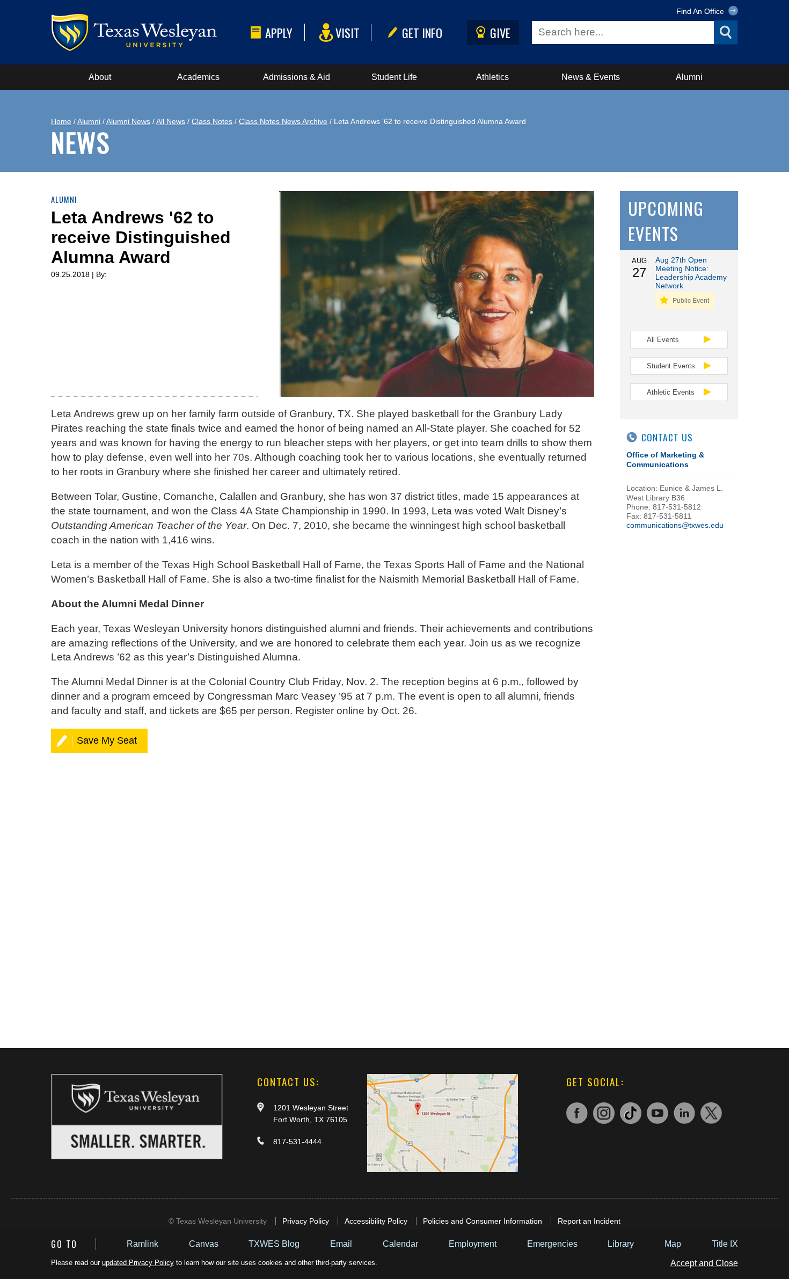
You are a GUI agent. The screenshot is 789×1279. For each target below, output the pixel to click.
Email (341, 1243)
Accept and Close (704, 1263)
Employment (472, 1243)
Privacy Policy (305, 1221)
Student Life (394, 77)
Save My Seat (107, 740)
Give (500, 32)
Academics (198, 77)
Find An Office (701, 11)
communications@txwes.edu (675, 525)
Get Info (422, 32)
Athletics (492, 77)
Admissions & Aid (296, 77)
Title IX (725, 1243)
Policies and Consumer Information (482, 1221)
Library (621, 1243)
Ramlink (142, 1243)
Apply (279, 32)
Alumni (689, 77)
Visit (347, 32)
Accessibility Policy (376, 1221)
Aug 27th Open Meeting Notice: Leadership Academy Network (691, 273)
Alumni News (128, 121)
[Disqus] (322, 892)
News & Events (590, 77)
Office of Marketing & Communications (665, 459)
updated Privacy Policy (138, 1263)
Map (672, 1243)
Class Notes (212, 121)
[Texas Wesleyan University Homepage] (148, 32)
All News (170, 121)
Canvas (203, 1243)
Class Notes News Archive (283, 121)
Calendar (400, 1243)
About (100, 77)
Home (61, 121)
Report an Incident (589, 1221)
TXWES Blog (274, 1243)
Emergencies (552, 1243)
